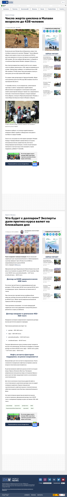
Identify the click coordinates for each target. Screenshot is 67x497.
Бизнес (42, 9)
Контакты (40, 495)
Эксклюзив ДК (25, 9)
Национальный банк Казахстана (13, 408)
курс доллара (9, 405)
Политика (14, 9)
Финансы (34, 9)
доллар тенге (25, 405)
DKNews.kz (18, 265)
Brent (32, 408)
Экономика (6, 9)
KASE (32, 405)
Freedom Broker (52, 9)
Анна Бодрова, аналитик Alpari (32, 230)
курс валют (25, 408)
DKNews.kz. (33, 61)
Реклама (33, 495)
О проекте (27, 495)
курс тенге (17, 405)
